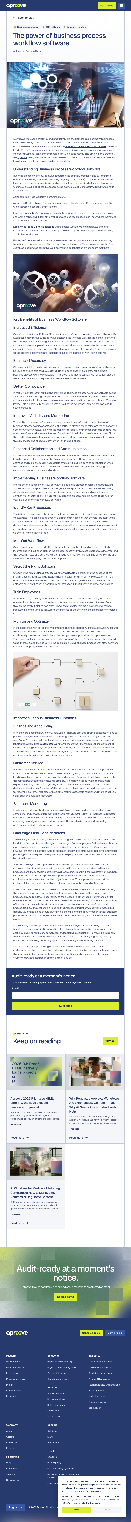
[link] (23, 18)
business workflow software (72, 334)
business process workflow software (85, 146)
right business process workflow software (52, 572)
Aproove (22, 157)
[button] (121, 6)
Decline (107, 1509)
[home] (16, 5)
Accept (76, 1509)
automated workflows (53, 743)
